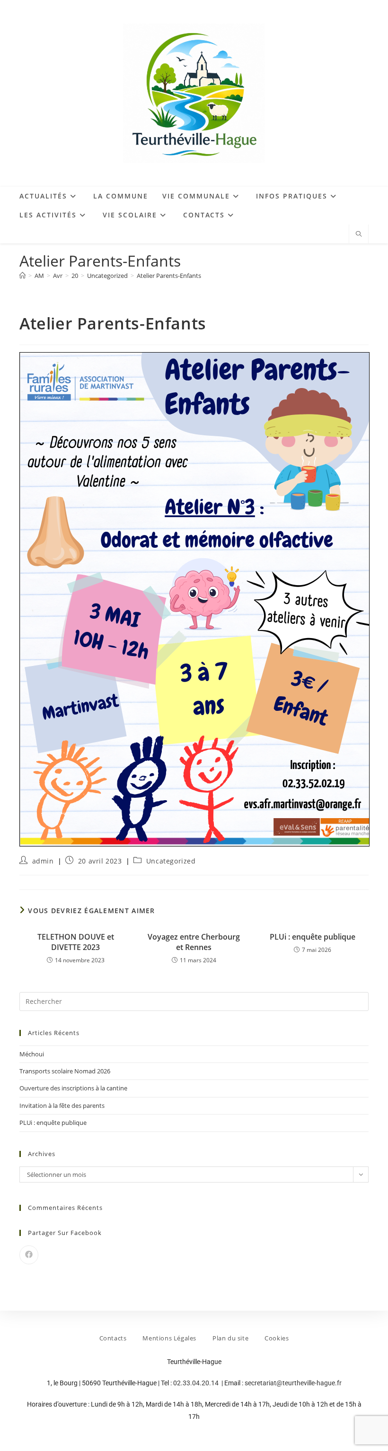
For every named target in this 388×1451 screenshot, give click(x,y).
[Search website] (358, 234)
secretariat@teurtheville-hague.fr (293, 1383)
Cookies (277, 1338)
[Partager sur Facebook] (28, 1254)
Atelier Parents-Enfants (169, 275)
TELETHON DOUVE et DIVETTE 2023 (75, 942)
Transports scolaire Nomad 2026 (64, 1071)
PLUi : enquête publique (312, 937)
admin (43, 860)
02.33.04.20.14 (196, 1383)
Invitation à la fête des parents (62, 1105)
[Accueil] (22, 275)
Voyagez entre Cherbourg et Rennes (194, 942)
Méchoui (31, 1054)
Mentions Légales (169, 1338)
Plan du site (230, 1338)
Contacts (113, 1338)
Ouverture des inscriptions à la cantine (73, 1088)
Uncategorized (171, 860)
